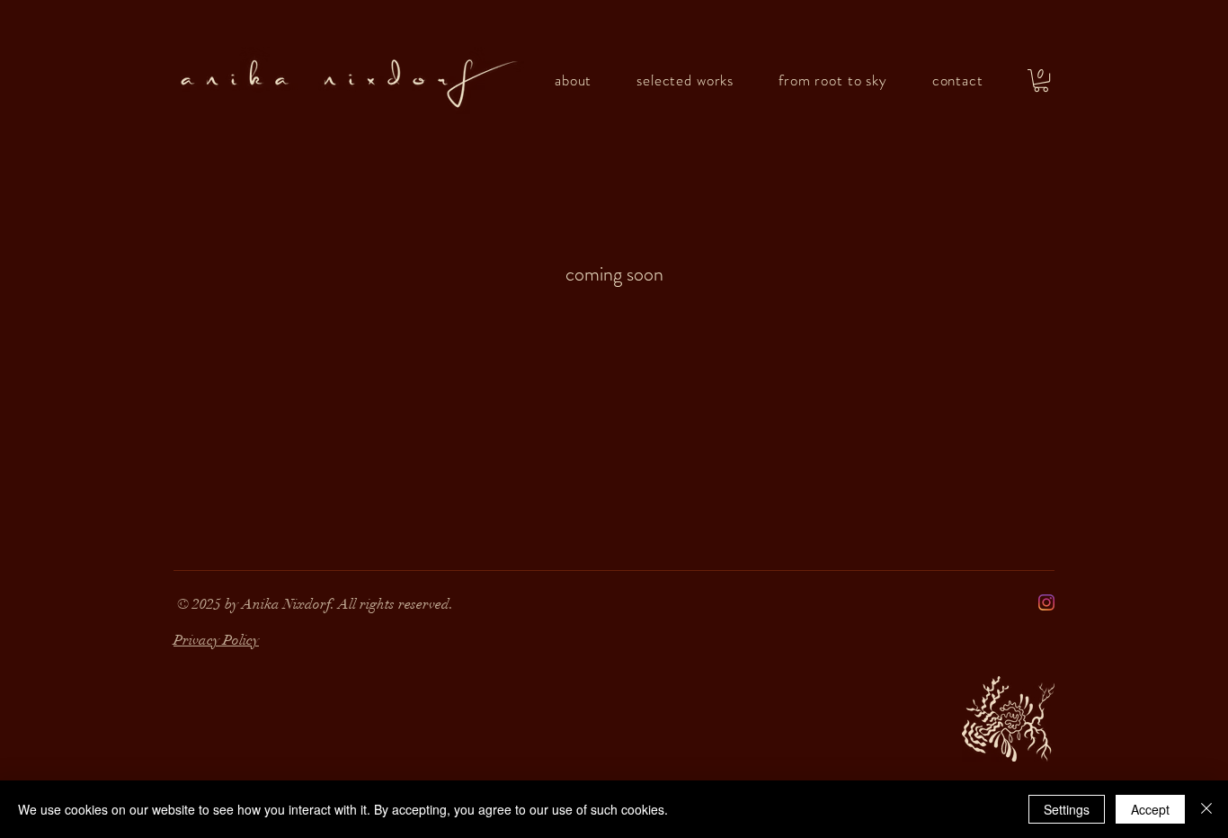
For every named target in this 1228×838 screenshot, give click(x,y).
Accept (1150, 809)
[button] (1041, 80)
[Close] (1206, 809)
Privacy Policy (216, 640)
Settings (1067, 809)
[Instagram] (1046, 602)
